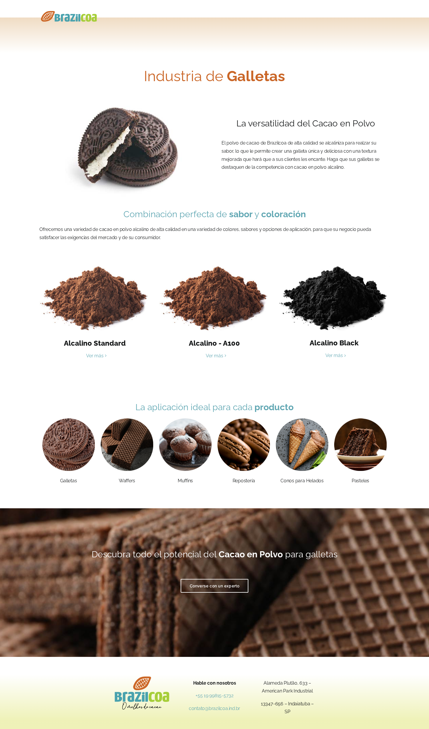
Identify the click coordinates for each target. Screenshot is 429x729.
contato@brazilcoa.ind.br (214, 708)
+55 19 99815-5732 (214, 695)
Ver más (94, 356)
